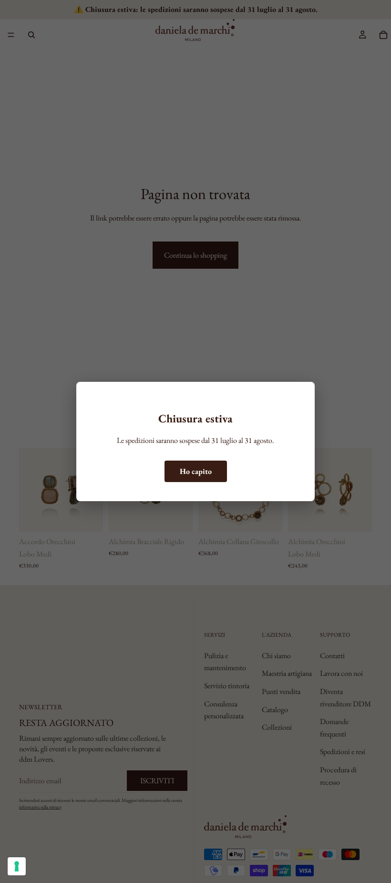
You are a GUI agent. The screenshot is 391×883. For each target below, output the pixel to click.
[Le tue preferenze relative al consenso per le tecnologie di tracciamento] (17, 866)
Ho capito (196, 471)
